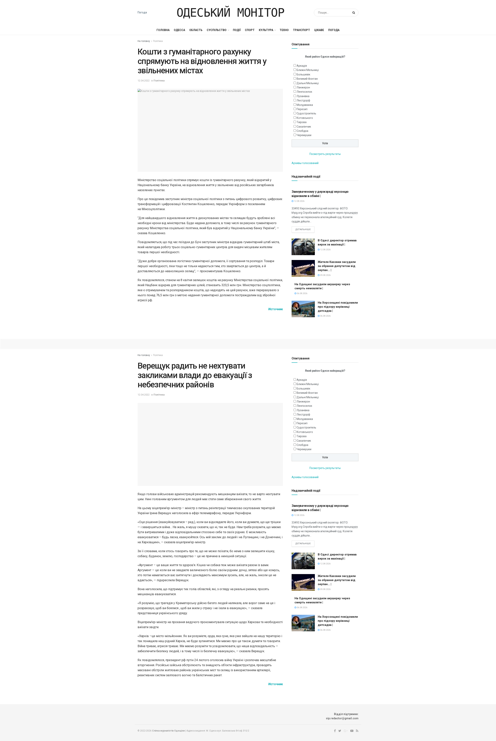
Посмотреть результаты (325, 153)
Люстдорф (303, 100)
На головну (144, 41)
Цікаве (319, 30)
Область (195, 30)
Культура (266, 30)
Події (237, 30)
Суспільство (216, 30)
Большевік (303, 74)
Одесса (179, 30)
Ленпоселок (304, 91)
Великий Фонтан (307, 78)
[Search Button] (354, 12)
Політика (158, 41)
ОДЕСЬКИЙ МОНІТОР (230, 12)
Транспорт (301, 30)
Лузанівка (303, 96)
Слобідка (302, 130)
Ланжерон (303, 87)
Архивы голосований (305, 163)
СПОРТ (250, 30)
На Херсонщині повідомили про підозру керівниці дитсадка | (338, 307)
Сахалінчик (304, 126)
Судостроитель (306, 113)
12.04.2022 (144, 80)
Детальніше (303, 229)
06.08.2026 (301, 293)
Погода (142, 12)
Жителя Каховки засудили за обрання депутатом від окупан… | (337, 266)
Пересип (302, 109)
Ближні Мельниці (308, 70)
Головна (163, 30)
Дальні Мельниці (308, 83)
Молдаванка (305, 104)
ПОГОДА (333, 30)
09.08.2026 (325, 275)
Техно (284, 30)
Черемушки (304, 135)
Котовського (305, 117)
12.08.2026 (298, 201)
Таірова (302, 122)
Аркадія (302, 65)
